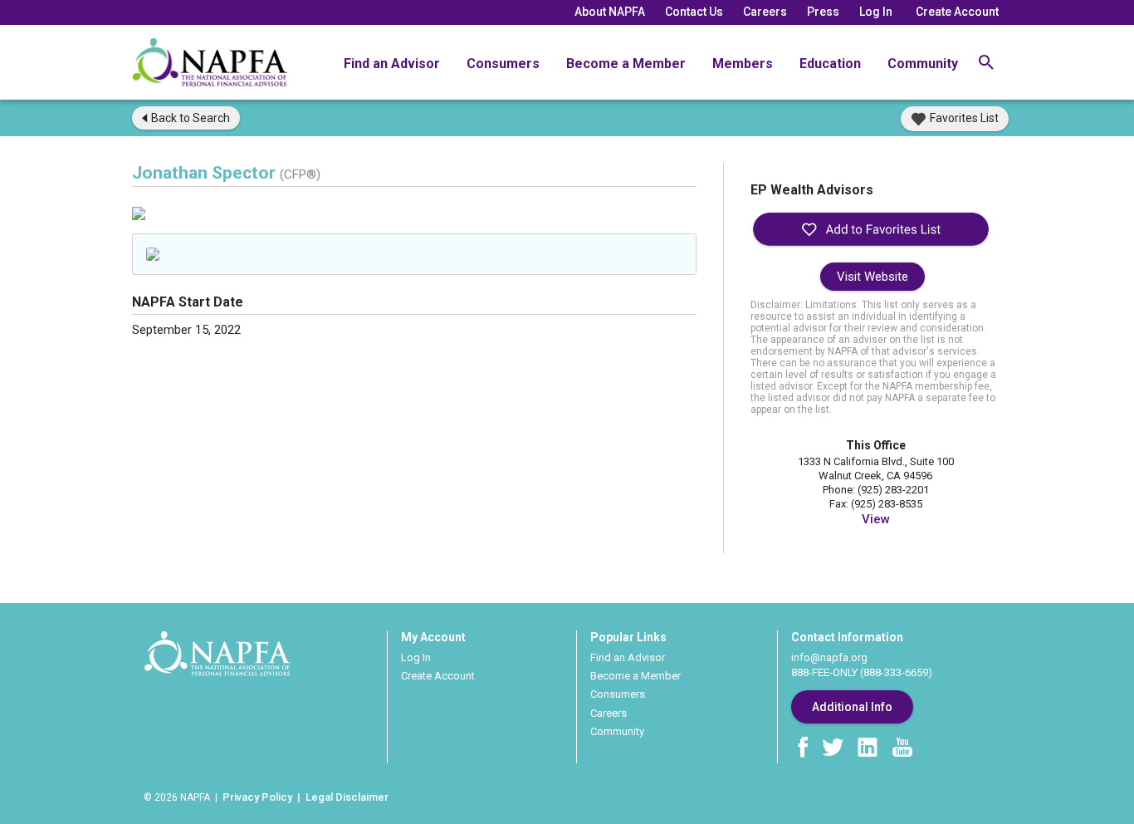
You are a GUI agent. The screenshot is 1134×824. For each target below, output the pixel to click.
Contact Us (694, 11)
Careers (765, 11)
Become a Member (626, 63)
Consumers (503, 63)
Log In (875, 11)
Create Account (957, 11)
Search (190, 118)
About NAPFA (609, 11)
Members (742, 63)
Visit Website (872, 276)
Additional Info (852, 707)
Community (922, 63)
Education (830, 63)
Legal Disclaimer (347, 797)
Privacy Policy (257, 797)
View (876, 519)
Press (823, 11)
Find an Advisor (392, 63)
